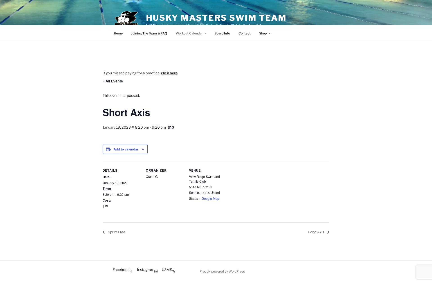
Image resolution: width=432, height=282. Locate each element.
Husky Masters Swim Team (216, 18)
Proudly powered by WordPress (222, 271)
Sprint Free (116, 231)
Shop (263, 33)
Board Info (222, 33)
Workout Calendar (189, 33)
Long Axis (316, 231)
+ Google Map (209, 198)
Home (118, 33)
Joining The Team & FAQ (149, 33)
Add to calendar (126, 149)
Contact (244, 33)
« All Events (113, 81)
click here (169, 73)
